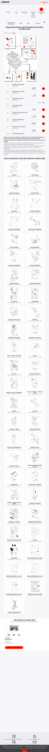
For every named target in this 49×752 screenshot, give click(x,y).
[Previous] (21, 23)
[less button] (37, 88)
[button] (44, 22)
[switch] (14, 33)
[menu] (47, 2)
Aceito (24, 750)
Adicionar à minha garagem (14, 647)
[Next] (27, 23)
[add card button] (43, 88)
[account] (41, 2)
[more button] (41, 88)
